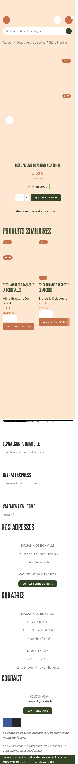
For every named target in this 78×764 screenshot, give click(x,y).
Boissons (39, 42)
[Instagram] (16, 722)
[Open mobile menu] (6, 20)
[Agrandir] (9, 120)
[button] (18, 326)
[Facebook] (7, 722)
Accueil (7, 42)
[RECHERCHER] (69, 31)
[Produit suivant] (13, 51)
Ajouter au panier (45, 197)
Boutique (22, 42)
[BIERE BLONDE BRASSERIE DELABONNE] (56, 256)
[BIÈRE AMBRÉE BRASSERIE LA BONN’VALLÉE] (20, 256)
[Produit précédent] (5, 51)
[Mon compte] (57, 20)
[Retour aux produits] (9, 51)
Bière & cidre (58, 42)
